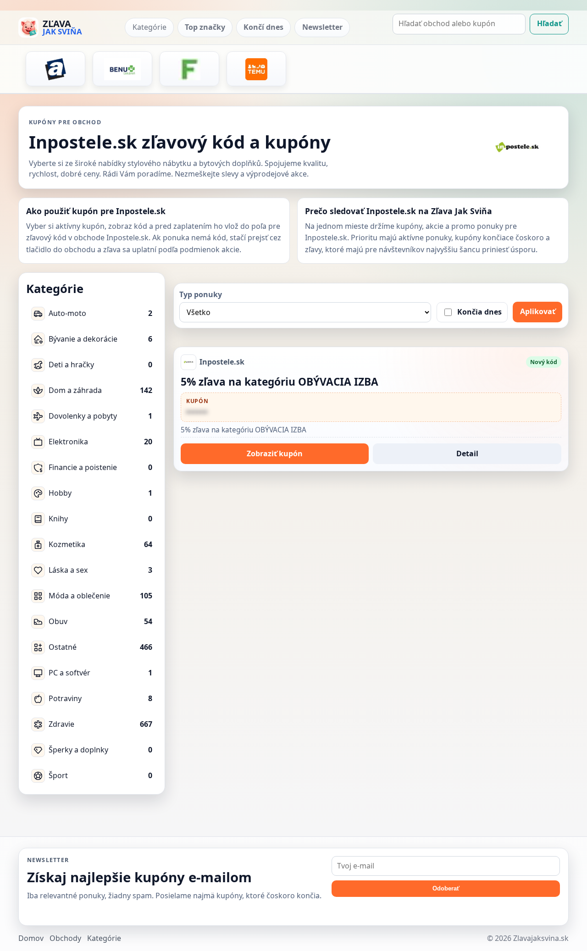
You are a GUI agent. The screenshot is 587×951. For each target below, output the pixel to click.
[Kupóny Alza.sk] (55, 69)
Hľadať (549, 24)
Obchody (65, 938)
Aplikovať (537, 311)
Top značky (205, 27)
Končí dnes (263, 27)
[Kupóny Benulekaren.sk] (122, 69)
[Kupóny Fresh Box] (189, 69)
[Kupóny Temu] (256, 69)
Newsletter (322, 27)
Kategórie (149, 27)
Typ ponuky (200, 294)
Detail (467, 453)
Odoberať (446, 888)
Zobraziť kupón (275, 453)
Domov (31, 938)
